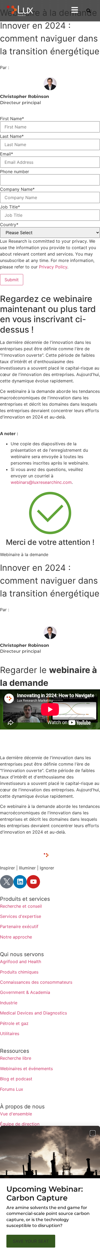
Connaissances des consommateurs (36, 982)
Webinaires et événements (26, 1068)
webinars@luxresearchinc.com (41, 482)
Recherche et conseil (21, 906)
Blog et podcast (16, 1078)
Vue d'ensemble (16, 1113)
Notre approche (16, 937)
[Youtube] (33, 881)
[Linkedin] (20, 881)
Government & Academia (25, 992)
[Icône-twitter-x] (6, 881)
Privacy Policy (53, 266)
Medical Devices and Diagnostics (33, 1013)
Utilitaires (9, 1033)
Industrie (8, 1002)
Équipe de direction (19, 1124)
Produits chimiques (19, 972)
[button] (93, 1133)
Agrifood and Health (20, 961)
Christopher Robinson (24, 96)
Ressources (14, 1051)
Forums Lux (11, 1089)
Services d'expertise (20, 916)
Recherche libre (15, 1058)
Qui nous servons (22, 954)
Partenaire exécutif (19, 926)
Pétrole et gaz (14, 1023)
